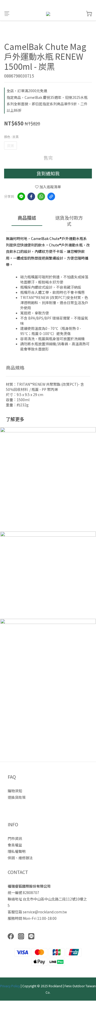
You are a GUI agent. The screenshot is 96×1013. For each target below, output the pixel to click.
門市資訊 (15, 838)
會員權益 (15, 844)
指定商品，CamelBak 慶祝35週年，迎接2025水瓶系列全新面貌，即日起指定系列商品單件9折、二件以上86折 (47, 104)
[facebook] (31, 196)
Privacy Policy (10, 986)
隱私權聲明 (17, 851)
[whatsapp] (41, 196)
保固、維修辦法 (20, 857)
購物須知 (15, 790)
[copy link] (51, 196)
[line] (21, 196)
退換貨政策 (17, 797)
